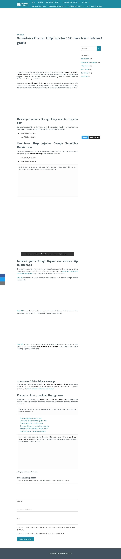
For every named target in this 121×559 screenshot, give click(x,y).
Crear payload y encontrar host (30, 418)
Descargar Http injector (89, 62)
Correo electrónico (24, 510)
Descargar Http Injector (70, 2)
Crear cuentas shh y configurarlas (31, 423)
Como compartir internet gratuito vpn (33, 431)
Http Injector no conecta (94, 6)
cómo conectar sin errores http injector (40, 389)
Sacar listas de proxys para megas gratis (34, 428)
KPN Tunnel (85, 69)
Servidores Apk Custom (56, 6)
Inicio (33, 2)
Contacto (41, 2)
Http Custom (85, 66)
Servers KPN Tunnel (52, 2)
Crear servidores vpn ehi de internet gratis (34, 426)
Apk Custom (85, 59)
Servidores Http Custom (75, 6)
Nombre (20, 501)
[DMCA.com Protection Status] (91, 137)
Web (18, 518)
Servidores (20, 35)
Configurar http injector (39, 6)
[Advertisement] (60, 22)
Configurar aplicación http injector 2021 (33, 421)
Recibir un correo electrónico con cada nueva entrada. (41, 534)
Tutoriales (84, 2)
